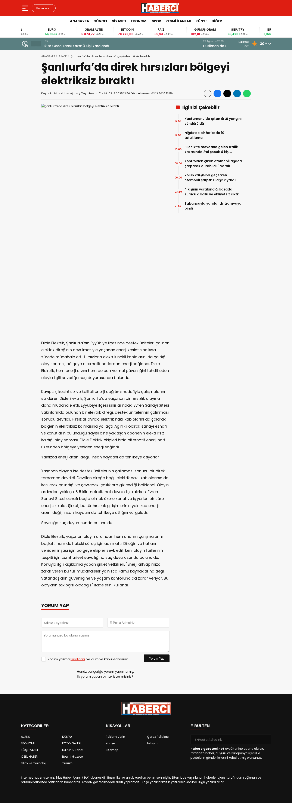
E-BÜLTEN (200, 726)
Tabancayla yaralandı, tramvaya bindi (213, 206)
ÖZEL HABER (29, 756)
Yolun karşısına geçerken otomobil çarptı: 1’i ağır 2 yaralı (210, 177)
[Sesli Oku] (207, 93)
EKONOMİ (139, 21)
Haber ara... (43, 8)
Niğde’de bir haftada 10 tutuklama (204, 135)
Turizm (67, 763)
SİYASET (119, 21)
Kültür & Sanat (73, 750)
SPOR (156, 21)
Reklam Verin (115, 737)
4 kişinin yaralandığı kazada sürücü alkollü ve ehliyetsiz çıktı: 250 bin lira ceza (211, 192)
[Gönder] (266, 739)
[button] (33, 43)
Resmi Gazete (72, 756)
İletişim (152, 743)
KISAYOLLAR (118, 726)
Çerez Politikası (158, 737)
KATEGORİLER (35, 726)
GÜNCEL (100, 21)
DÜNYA (67, 737)
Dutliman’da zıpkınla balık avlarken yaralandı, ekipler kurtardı (97, 45)
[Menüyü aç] (26, 8)
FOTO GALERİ (71, 743)
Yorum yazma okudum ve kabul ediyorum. (88, 659)
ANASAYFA (79, 21)
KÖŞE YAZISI (29, 750)
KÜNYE (201, 21)
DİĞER (217, 21)
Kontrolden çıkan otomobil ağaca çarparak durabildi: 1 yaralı (213, 163)
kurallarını (78, 659)
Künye (110, 743)
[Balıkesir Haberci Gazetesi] (160, 8)
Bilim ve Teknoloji (33, 763)
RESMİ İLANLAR (178, 21)
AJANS (63, 56)
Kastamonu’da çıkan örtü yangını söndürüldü (213, 121)
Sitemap (112, 750)
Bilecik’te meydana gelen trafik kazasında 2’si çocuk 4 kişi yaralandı (211, 149)
